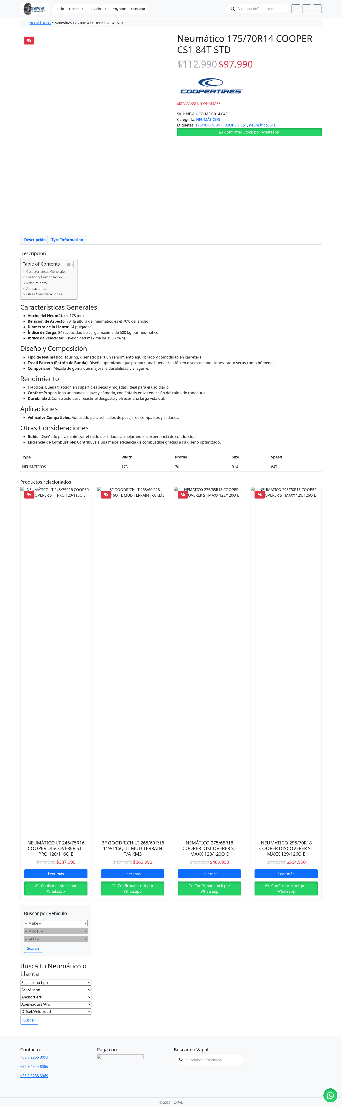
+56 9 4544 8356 (34, 1066)
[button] (249, 132)
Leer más (56, 873)
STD (273, 125)
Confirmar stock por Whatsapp (58, 888)
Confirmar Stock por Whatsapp (251, 132)
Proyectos (119, 9)
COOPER (231, 125)
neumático (258, 125)
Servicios (95, 9)
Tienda (74, 9)
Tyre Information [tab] (67, 239)
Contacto (138, 9)
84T (219, 125)
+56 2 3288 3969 (34, 1075)
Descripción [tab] (35, 239)
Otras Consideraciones (44, 294)
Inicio (59, 9)
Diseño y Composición (44, 277)
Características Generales (46, 271)
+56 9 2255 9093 (34, 1057)
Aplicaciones (36, 288)
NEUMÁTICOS (40, 23)
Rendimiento (36, 283)
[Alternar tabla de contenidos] (67, 265)
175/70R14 (204, 125)
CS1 (244, 125)
